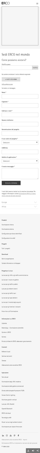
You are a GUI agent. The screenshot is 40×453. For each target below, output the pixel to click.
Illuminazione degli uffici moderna (11, 381)
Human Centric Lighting (8, 395)
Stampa (4, 360)
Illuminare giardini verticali (9, 400)
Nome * (4, 92)
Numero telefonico (7, 120)
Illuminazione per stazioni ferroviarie (12, 427)
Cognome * (5, 102)
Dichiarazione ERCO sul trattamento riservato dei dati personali (19, 443)
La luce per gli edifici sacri (9, 293)
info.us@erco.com (7, 84)
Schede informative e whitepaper (11, 263)
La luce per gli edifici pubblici (10, 284)
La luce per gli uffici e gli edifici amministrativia (15, 275)
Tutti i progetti (6, 248)
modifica (35, 67)
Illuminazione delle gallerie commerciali (13, 386)
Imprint (25, 439)
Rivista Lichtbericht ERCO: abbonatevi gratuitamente (16, 341)
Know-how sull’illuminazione (10, 311)
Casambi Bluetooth (7, 408)
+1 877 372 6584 (11, 79)
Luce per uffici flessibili (8, 404)
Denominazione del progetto (10, 129)
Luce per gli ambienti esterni (9, 289)
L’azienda (4, 323)
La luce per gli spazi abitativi (9, 298)
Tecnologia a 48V (6, 417)
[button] (20, 202)
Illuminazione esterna (8, 229)
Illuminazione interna (8, 225)
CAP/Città (5, 148)
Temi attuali (5, 377)
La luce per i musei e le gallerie (10, 280)
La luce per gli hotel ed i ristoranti (11, 307)
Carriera (4, 337)
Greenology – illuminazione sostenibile (12, 328)
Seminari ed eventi (7, 356)
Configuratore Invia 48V (8, 238)
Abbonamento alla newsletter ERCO (12, 365)
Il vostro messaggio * (8, 166)
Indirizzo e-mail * (7, 111)
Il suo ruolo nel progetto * (10, 139)
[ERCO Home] (6, 3)
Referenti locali (6, 351)
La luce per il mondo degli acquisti (11, 302)
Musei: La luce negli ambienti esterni (12, 422)
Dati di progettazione (8, 259)
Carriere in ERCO (6, 332)
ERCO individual (6, 413)
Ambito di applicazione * (9, 157)
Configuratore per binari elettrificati (12, 233)
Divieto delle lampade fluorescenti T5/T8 (13, 390)
